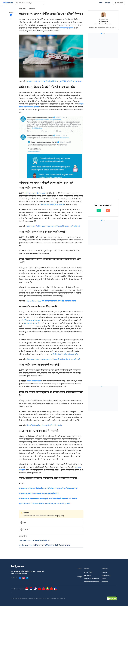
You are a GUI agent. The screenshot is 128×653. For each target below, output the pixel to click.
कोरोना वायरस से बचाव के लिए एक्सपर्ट (52, 204)
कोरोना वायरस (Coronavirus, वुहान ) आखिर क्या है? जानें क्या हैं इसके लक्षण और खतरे (53, 359)
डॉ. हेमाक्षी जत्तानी (103, 22)
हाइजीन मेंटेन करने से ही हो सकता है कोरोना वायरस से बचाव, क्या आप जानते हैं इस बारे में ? (45, 504)
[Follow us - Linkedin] (27, 578)
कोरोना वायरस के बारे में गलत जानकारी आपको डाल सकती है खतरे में (38, 493)
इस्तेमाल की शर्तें (88, 572)
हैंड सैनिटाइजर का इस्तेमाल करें (31, 320)
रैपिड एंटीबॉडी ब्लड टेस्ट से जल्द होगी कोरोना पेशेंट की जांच (44, 425)
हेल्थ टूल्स (79, 576)
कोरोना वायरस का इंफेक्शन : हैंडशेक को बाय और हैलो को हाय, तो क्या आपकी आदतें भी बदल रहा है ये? (48, 488)
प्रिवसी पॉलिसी (87, 575)
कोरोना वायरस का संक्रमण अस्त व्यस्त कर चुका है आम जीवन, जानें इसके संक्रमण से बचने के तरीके (48, 498)
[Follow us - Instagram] (23, 578)
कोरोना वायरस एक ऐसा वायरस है (35, 193)
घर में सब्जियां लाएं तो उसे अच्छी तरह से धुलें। (64, 354)
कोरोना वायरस (32, 8)
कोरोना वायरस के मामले (30, 323)
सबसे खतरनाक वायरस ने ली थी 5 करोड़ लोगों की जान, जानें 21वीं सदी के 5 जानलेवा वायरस (54, 81)
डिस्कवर (79, 568)
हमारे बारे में (104, 572)
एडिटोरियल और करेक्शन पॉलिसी (91, 578)
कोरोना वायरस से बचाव (66, 28)
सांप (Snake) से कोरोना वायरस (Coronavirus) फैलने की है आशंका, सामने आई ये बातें (53, 226)
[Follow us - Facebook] (20, 578)
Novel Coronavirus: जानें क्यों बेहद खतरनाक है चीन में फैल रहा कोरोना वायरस (51, 301)
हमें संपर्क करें (105, 582)
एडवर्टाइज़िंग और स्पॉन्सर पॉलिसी (91, 582)
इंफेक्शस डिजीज (22, 8)
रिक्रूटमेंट (104, 578)
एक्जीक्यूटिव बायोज (106, 575)
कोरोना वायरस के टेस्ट (34, 381)
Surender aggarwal (94, 27)
